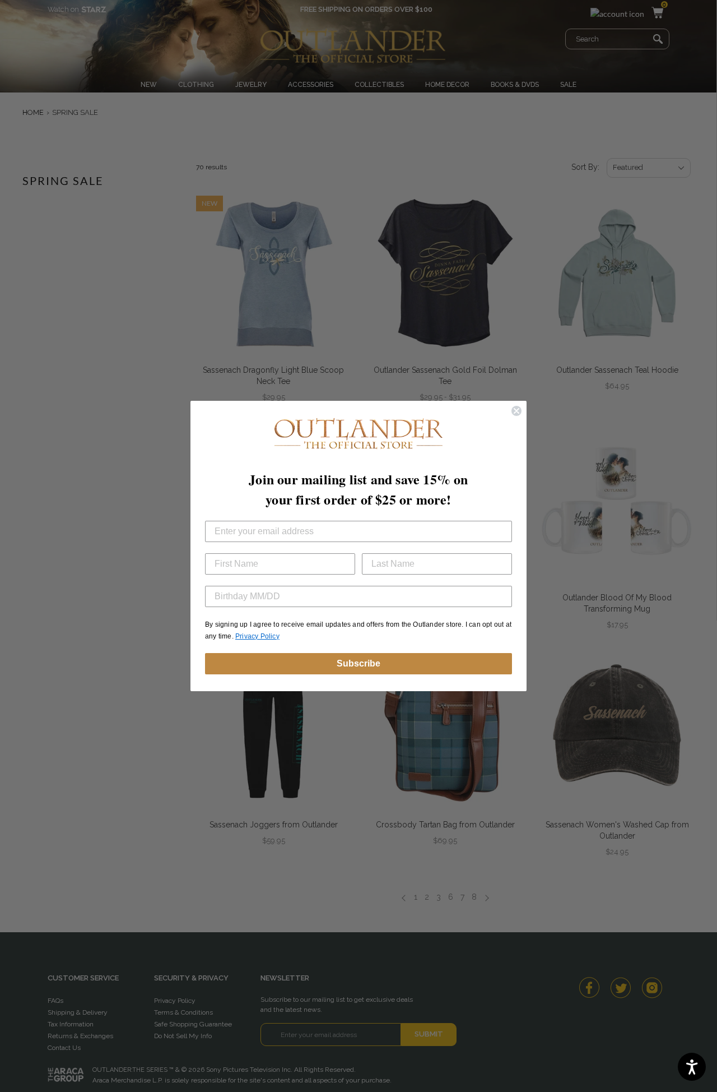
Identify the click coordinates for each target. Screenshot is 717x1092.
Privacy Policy (257, 636)
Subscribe (358, 663)
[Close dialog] (516, 411)
